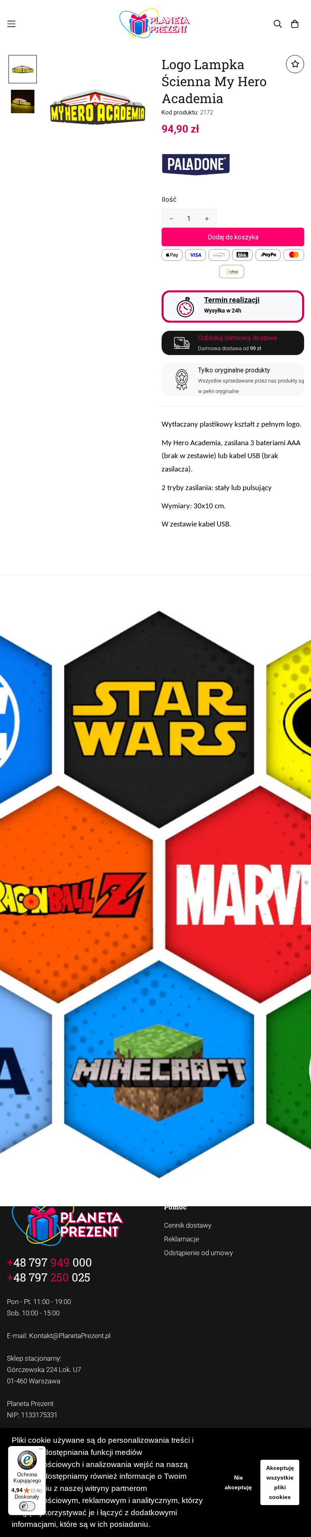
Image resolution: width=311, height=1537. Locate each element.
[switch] (27, 1506)
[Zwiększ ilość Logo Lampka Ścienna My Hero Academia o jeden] (207, 218)
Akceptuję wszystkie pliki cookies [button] (280, 1482)
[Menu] (41, 1451)
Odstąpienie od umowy (198, 1253)
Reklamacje (181, 1239)
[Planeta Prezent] (155, 24)
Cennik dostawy (187, 1225)
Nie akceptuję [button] (238, 1482)
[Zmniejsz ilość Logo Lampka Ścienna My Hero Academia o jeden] (171, 218)
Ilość (169, 199)
